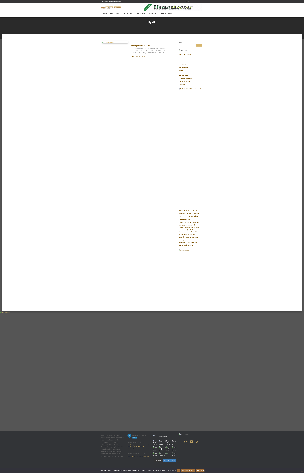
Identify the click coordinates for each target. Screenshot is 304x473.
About (170, 13)
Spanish (185, 240)
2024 (192, 210)
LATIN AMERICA (183, 64)
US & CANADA (183, 61)
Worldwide (152, 13)
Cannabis (193, 216)
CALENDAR (163, 13)
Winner (181, 245)
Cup (195, 225)
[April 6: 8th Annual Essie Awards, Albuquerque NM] (174, 443)
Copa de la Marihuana (142, 43)
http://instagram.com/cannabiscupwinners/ (138, 445)
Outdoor (190, 234)
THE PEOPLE (182, 84)
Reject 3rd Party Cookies (188, 470)
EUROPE (181, 58)
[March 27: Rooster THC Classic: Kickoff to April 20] (168, 455)
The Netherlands (195, 240)
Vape (196, 242)
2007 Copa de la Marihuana (140, 45)
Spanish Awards (156, 43)
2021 (182, 210)
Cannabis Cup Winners (187, 222)
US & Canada (128, 13)
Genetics (196, 227)
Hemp (183, 229)
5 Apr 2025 (142, 442)
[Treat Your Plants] (190, 147)
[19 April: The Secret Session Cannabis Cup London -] (155, 443)
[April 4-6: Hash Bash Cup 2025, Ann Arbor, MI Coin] (168, 449)
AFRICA (181, 70)
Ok (178, 470)
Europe (118, 13)
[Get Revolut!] (152, 371)
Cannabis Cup (184, 220)
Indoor (185, 234)
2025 (196, 210)
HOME (105, 13)
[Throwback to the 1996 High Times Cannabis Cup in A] (168, 443)
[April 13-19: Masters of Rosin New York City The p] (162, 443)
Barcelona (196, 213)
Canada (186, 216)
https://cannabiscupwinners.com (135, 446)
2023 (188, 210)
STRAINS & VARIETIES (185, 81)
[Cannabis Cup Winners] (111, 7)
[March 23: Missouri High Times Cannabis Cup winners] (174, 449)
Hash (180, 229)
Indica (181, 234)
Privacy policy (200, 470)
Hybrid (195, 231)
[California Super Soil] (190, 272)
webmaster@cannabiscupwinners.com (112, 1)
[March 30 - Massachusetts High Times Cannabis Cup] (155, 449)
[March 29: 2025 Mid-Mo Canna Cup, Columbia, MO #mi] (155, 455)
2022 (185, 210)
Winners (188, 245)
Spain (180, 240)
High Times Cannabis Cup (186, 232)
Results (182, 237)
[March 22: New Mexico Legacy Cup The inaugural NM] (174, 455)
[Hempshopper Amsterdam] (173, 7)
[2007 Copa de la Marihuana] (115, 42)
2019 (180, 210)
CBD (197, 222)
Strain (188, 240)
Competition (182, 225)
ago (142, 56)
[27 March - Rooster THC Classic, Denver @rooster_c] (162, 449)
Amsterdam (182, 213)
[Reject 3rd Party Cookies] (302, 470)
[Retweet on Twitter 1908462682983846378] (131, 449)
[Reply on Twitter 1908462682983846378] (128, 449)
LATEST (111, 13)
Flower (191, 227)
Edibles (181, 227)
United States (191, 242)
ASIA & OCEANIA (183, 67)
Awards (190, 213)
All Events (133, 43)
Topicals (181, 242)
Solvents (196, 237)
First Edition (187, 227)
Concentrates (189, 225)
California (181, 216)
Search (180, 42)
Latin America (140, 13)
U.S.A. (185, 242)
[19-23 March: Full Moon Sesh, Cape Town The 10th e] (162, 455)
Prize (194, 234)
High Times (189, 229)
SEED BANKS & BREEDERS (186, 78)
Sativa (191, 237)
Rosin (187, 237)
